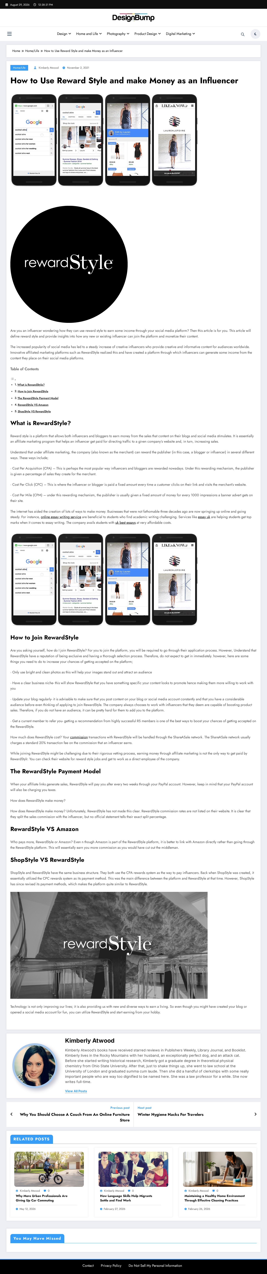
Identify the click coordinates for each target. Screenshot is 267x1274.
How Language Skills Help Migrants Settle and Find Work (126, 1198)
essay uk (204, 516)
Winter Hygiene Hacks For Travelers (170, 1114)
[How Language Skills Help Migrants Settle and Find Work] (133, 1169)
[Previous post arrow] (11, 1114)
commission (79, 737)
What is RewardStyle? (31, 385)
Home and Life (87, 33)
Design (62, 33)
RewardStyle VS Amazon (33, 405)
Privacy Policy (111, 1265)
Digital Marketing (178, 33)
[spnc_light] (255, 34)
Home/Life (19, 68)
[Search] (243, 34)
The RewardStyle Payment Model (38, 398)
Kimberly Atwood (49, 68)
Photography (116, 33)
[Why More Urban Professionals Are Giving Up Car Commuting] (49, 1169)
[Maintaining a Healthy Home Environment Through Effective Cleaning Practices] (218, 1169)
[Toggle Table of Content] (13, 379)
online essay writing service (61, 516)
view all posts (76, 1091)
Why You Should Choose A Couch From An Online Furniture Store (75, 1117)
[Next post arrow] (255, 1114)
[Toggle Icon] (9, 34)
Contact (88, 1265)
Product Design (145, 33)
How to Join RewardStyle (33, 391)
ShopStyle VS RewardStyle (34, 411)
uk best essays (125, 522)
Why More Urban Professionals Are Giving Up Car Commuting (41, 1198)
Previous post (120, 1108)
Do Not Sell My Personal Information (155, 1265)
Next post (144, 1108)
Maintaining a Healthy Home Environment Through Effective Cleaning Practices (215, 1198)
